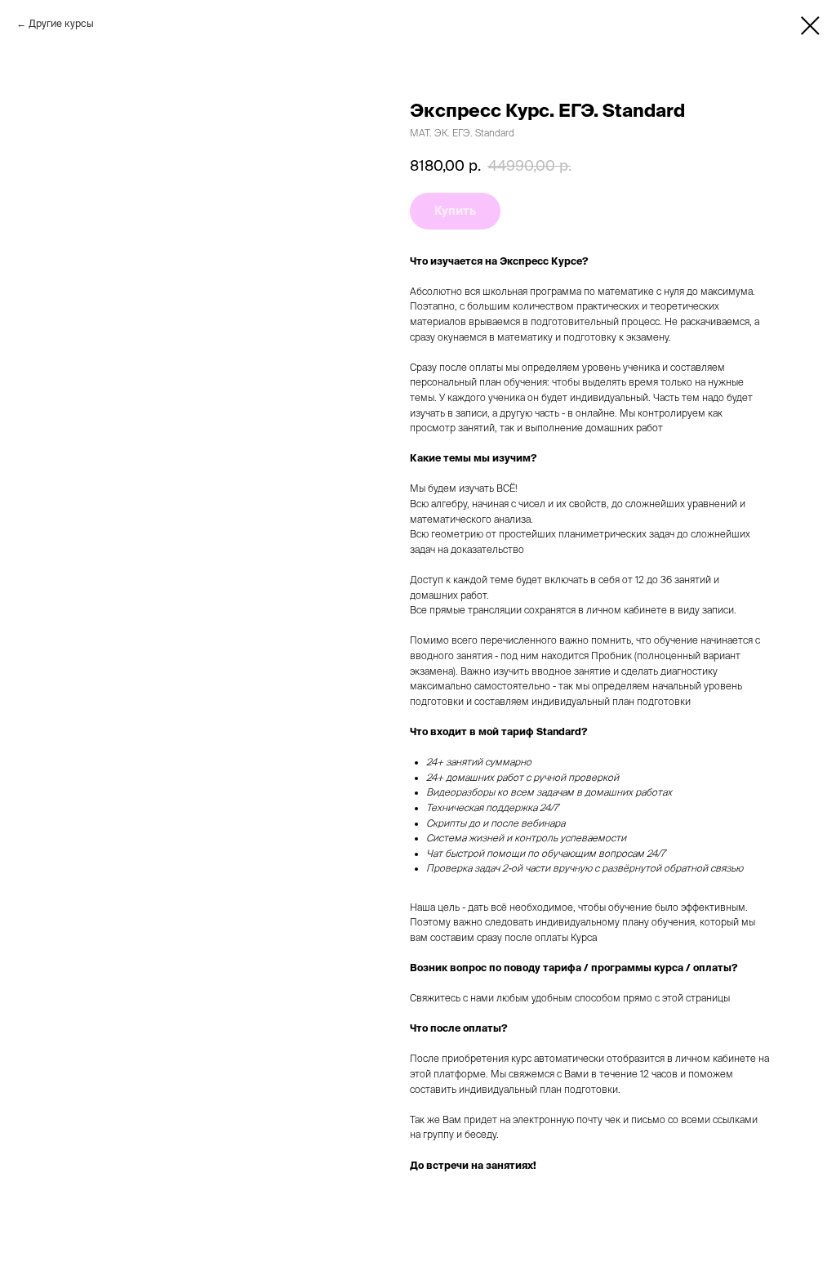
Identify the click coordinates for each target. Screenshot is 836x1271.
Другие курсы (61, 23)
